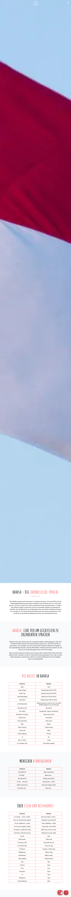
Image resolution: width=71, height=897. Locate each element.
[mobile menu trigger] (68, 3)
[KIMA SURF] (35, 3)
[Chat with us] (66, 892)
